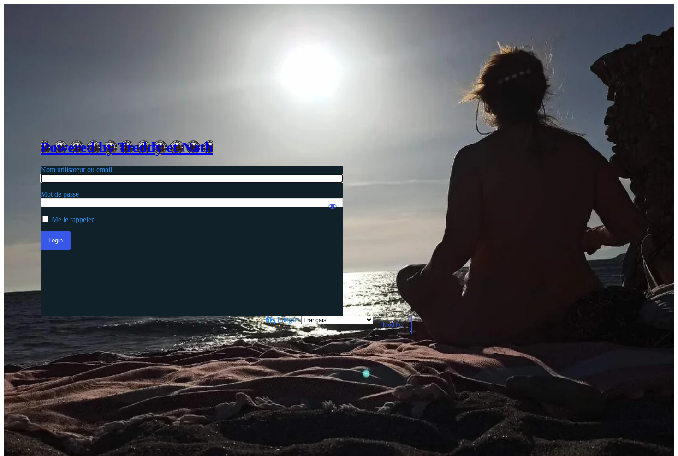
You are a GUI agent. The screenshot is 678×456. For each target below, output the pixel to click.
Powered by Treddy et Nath (127, 147)
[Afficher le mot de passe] (332, 201)
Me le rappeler (73, 219)
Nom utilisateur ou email (76, 170)
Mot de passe (60, 194)
